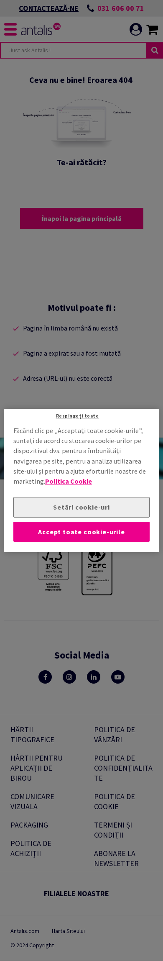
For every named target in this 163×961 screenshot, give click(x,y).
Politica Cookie (68, 481)
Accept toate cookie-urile (81, 532)
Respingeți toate (77, 416)
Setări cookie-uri (81, 507)
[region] (81, 481)
